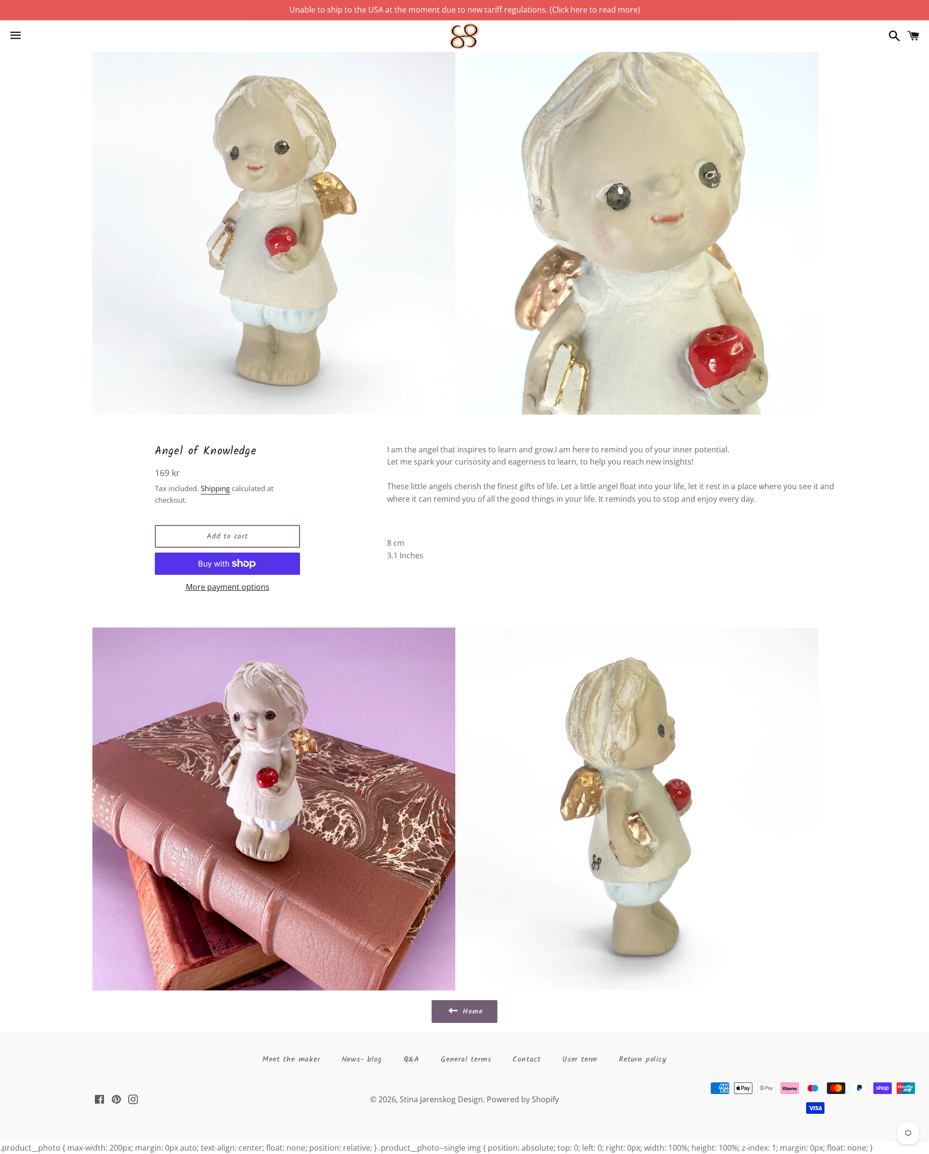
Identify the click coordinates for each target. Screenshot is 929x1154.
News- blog (362, 1059)
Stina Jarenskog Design (441, 1099)
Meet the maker (291, 1059)
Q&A (412, 1059)
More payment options (228, 587)
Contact (526, 1059)
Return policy (642, 1059)
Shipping (215, 488)
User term (580, 1059)
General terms (466, 1059)
